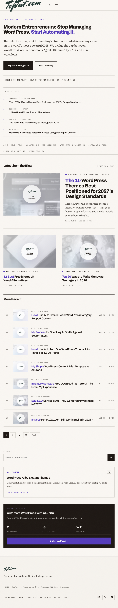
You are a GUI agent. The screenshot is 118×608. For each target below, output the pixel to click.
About (22, 597)
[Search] (49, 5)
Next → (35, 435)
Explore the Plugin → (59, 541)
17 (26, 435)
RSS (65, 597)
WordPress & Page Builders (41, 145)
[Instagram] (98, 597)
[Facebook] (112, 597)
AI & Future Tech (13, 145)
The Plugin (9, 597)
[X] (105, 597)
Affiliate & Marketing (72, 145)
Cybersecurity (36, 151)
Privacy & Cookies (50, 597)
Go (111, 458)
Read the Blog (46, 65)
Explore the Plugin (17, 65)
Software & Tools (98, 145)
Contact (32, 597)
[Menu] (56, 5)
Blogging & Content (14, 151)
